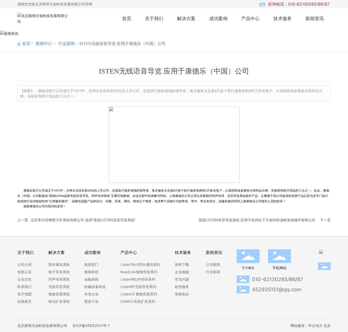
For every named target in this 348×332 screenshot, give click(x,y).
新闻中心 (44, 43)
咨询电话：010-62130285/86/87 (298, 4)
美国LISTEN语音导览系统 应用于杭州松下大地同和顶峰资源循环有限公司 (256, 220)
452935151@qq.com (276, 289)
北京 (327, 325)
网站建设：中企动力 (306, 325)
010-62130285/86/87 (277, 279)
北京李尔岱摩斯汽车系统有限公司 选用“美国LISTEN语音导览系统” (83, 220)
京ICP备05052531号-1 (91, 325)
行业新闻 (66, 43)
